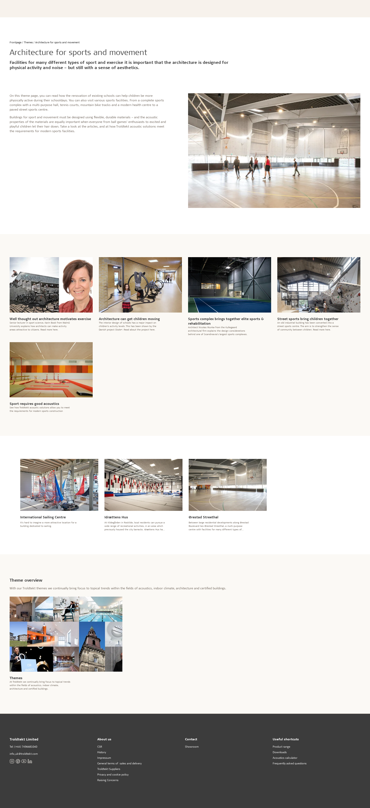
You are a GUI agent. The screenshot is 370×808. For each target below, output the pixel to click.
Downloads (280, 752)
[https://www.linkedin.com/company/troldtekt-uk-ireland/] (30, 761)
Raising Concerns (108, 780)
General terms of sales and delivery (119, 763)
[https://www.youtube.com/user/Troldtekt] (24, 761)
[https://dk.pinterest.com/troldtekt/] (18, 761)
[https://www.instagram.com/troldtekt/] (12, 761)
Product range (281, 746)
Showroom (192, 746)
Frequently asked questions (290, 763)
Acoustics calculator (285, 758)
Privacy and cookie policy (113, 774)
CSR (99, 746)
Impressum (104, 758)
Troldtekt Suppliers (108, 769)
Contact (191, 739)
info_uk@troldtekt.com (24, 753)
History (101, 752)
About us (104, 739)
